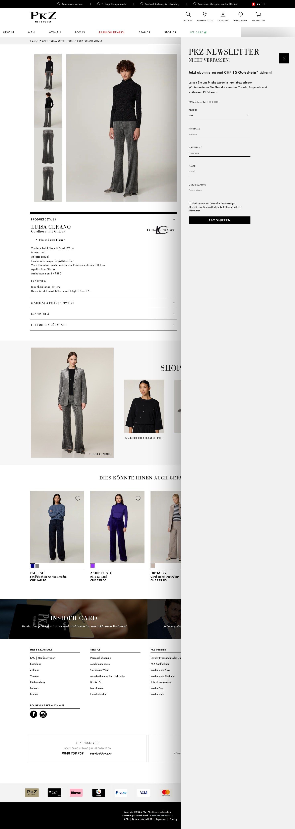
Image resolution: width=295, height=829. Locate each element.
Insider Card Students (162, 676)
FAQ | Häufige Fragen (42, 658)
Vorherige (119, 404)
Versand (34, 676)
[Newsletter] (284, 58)
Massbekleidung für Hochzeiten (107, 676)
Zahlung (34, 670)
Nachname (195, 147)
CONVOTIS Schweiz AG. (161, 815)
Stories (170, 32)
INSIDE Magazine (161, 682)
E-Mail (192, 166)
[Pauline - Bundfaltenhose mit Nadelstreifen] (57, 526)
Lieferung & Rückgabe (48, 325)
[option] (52, 72)
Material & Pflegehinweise (52, 303)
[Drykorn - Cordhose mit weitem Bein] (178, 526)
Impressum (161, 819)
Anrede (193, 110)
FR (264, 4)
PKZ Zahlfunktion (160, 664)
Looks (80, 32)
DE (258, 4)
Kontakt (34, 694)
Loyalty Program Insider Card (167, 658)
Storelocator (97, 688)
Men (31, 32)
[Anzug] (72, 402)
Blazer (60, 240)
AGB (126, 819)
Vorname (194, 128)
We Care (196, 32)
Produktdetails (43, 219)
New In (8, 32)
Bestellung (35, 664)
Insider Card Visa (160, 670)
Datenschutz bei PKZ (142, 819)
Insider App (157, 688)
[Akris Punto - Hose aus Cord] (117, 526)
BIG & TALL (96, 682)
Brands (144, 32)
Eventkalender (98, 694)
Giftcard (34, 688)
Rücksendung (37, 682)
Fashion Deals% (112, 32)
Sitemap (173, 819)
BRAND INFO (40, 314)
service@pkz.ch (101, 753)
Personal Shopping (100, 658)
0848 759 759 (73, 753)
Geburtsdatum (197, 184)
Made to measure (100, 664)
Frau (191, 115)
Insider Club (157, 694)
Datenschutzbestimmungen (222, 203)
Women (55, 32)
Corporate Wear (99, 670)
